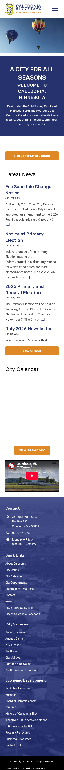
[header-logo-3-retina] (23, 4)
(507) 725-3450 (21, 533)
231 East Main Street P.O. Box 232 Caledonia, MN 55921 (25, 521)
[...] (7, 224)
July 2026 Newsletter (28, 328)
